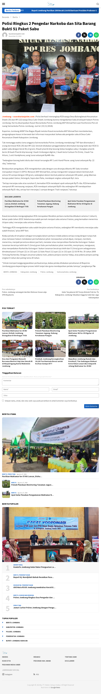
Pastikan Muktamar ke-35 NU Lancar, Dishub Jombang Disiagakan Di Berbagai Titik (17, 204)
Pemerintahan (24, 575)
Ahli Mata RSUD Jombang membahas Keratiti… (34, 587)
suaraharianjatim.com (23, 116)
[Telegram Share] (90, 35)
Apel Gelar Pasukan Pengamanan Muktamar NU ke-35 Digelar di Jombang (81, 204)
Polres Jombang (47, 272)
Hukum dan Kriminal (26, 595)
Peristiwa (11, 474)
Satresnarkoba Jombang (66, 272)
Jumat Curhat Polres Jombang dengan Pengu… (34, 607)
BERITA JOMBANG (10, 272)
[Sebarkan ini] (78, 35)
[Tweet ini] (84, 35)
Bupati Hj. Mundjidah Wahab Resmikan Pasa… (33, 577)
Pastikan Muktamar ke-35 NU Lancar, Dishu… (22, 476)
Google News (55, 687)
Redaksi (37, 657)
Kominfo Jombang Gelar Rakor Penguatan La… (34, 567)
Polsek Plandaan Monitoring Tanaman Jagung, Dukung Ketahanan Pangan (48, 204)
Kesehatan (17, 585)
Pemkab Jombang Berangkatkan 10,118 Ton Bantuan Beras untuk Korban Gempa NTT (49, 361)
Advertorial (18, 565)
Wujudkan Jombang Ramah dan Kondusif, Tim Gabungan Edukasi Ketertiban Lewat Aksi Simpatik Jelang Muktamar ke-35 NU (82, 362)
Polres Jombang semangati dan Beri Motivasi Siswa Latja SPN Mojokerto (24, 292)
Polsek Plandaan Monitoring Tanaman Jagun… (32, 485)
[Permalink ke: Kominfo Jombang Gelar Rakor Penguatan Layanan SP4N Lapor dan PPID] (50, 534)
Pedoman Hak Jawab (42, 661)
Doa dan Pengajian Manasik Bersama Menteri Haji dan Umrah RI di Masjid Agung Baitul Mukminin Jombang (17, 362)
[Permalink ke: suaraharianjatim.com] (4, 35)
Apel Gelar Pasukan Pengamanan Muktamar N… (32, 495)
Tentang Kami (71, 657)
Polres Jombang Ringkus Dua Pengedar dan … (34, 597)
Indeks (5, 657)
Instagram (8, 674)
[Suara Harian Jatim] (50, 3)
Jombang (6, 116)
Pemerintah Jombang (15, 636)
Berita (4, 474)
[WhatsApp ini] (96, 35)
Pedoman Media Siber (11, 665)
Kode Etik (6, 661)
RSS (37, 674)
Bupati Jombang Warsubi (17, 641)
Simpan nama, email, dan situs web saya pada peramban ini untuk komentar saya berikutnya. (41, 401)
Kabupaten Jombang (29, 272)
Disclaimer (69, 661)
